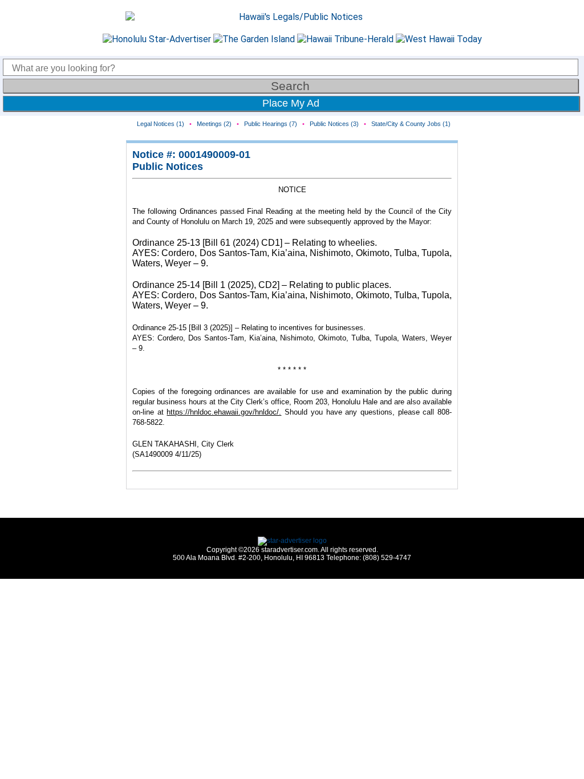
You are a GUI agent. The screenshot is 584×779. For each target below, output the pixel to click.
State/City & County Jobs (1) (411, 123)
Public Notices (167, 166)
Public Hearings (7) (270, 123)
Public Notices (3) (334, 123)
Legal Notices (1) (160, 123)
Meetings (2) (214, 123)
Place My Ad (290, 103)
